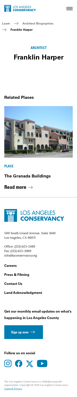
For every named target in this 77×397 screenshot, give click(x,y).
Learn (6, 23)
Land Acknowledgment (23, 292)
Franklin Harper (21, 30)
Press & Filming (16, 274)
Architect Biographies (37, 23)
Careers (10, 265)
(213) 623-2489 (25, 246)
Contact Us (13, 283)
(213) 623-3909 (20, 251)
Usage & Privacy (13, 388)
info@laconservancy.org (20, 255)
